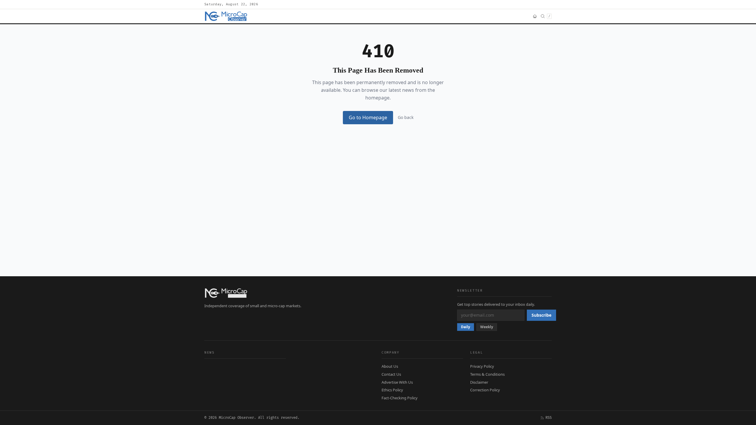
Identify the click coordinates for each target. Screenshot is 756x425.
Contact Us (391, 374)
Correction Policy (485, 390)
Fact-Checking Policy (400, 398)
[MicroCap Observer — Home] (226, 16)
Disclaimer (479, 382)
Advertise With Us (397, 382)
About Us (390, 366)
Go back (405, 117)
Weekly (486, 326)
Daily (465, 326)
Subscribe (541, 315)
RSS (548, 418)
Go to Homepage (368, 117)
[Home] (534, 16)
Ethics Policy (392, 390)
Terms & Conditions (487, 374)
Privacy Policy (482, 366)
